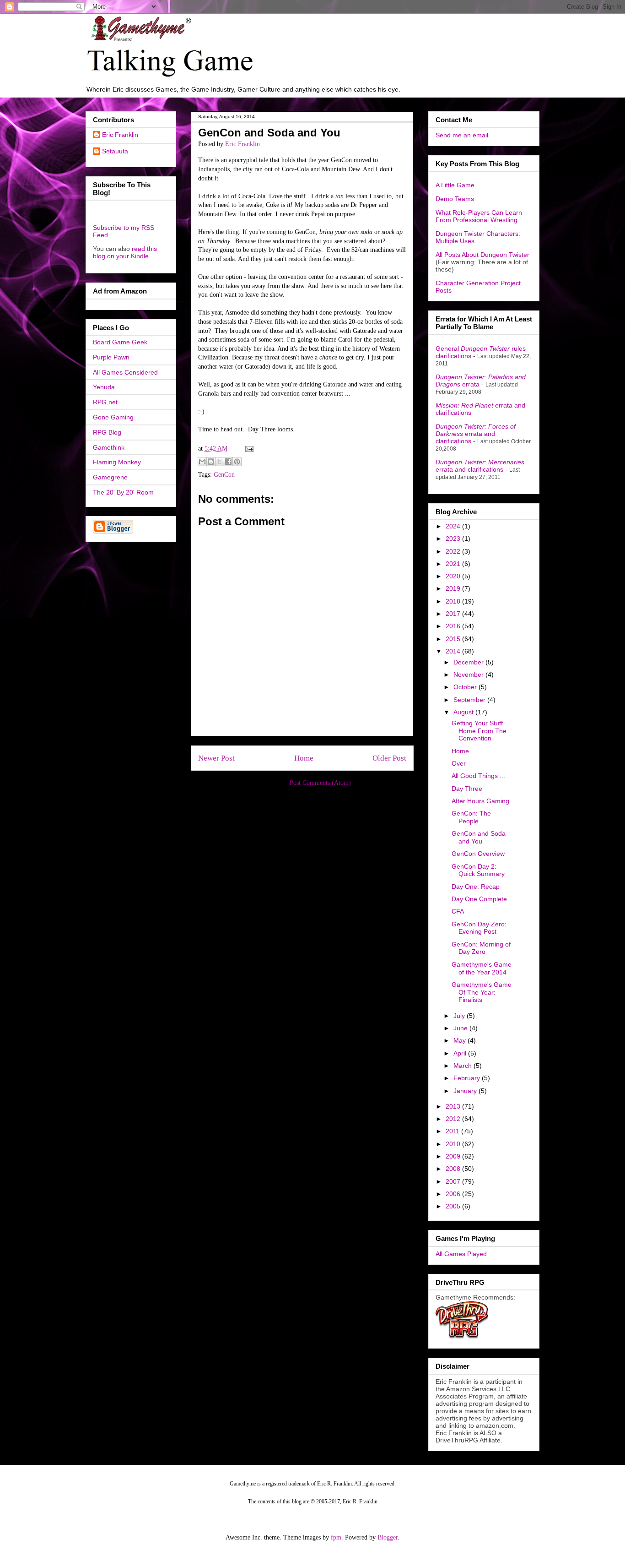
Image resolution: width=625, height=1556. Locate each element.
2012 (454, 1118)
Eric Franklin (120, 134)
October (466, 687)
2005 (454, 1206)
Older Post (389, 758)
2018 (454, 601)
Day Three (467, 788)
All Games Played (461, 1253)
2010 (454, 1144)
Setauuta (115, 151)
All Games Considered (125, 372)
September (470, 699)
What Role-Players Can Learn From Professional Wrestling (479, 216)
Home (303, 758)
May (460, 1040)
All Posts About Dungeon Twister (482, 254)
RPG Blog (107, 432)
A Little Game (455, 185)
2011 (453, 1131)
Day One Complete (479, 899)
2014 (454, 651)
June (461, 1028)
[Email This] (202, 461)
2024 (454, 526)
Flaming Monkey (117, 462)
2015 (454, 638)
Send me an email (462, 135)
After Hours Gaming (480, 801)
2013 (454, 1106)
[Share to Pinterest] (237, 461)
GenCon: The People (471, 817)
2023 (454, 538)
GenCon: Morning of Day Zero (481, 948)
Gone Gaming (113, 417)
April (460, 1053)
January (466, 1090)
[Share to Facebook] (228, 461)
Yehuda (104, 387)
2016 (454, 626)
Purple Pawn (111, 357)
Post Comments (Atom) (320, 782)
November (469, 674)
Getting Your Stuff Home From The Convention (479, 730)
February (467, 1078)
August (464, 712)
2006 (454, 1193)
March (463, 1065)
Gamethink (108, 447)
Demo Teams (455, 198)
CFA (458, 911)
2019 (454, 588)
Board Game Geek (120, 342)
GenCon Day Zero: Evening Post (479, 928)
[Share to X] (219, 461)
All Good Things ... (478, 775)
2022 (454, 551)
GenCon (224, 474)
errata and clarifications (476, 434)
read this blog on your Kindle (125, 252)
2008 (454, 1168)
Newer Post (216, 758)
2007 (454, 1181)
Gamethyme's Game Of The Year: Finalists (482, 992)
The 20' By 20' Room (123, 492)
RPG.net (105, 402)
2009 (454, 1156)
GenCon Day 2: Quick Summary (478, 870)
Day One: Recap (476, 886)
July (460, 1015)
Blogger (387, 1537)
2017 (454, 613)
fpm (336, 1537)
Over (459, 763)
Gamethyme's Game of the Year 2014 (482, 968)
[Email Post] (247, 448)
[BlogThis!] (211, 461)
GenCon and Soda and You (479, 837)
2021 (454, 563)
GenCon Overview (478, 853)
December (469, 662)
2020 (454, 576)
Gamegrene (110, 477)
